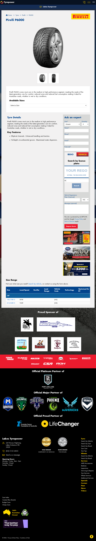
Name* (66, 128)
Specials (84, 481)
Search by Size (86, 444)
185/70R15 (11, 300)
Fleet (83, 486)
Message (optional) (70, 203)
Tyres (83, 439)
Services (84, 461)
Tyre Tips (84, 451)
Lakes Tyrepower (49, 7)
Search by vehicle (34, 284)
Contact (84, 483)
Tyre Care (84, 448)
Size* (66, 121)
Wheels (84, 453)
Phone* (66, 134)
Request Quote (71, 226)
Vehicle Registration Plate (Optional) (70, 196)
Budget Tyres (6, 502)
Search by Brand (86, 446)
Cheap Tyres (6, 505)
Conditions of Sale (25, 538)
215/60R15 (11, 303)
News (83, 488)
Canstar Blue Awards (9, 500)
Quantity (84, 121)
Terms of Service (69, 221)
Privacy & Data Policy (13, 538)
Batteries (83, 466)
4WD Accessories (87, 463)
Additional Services (87, 478)
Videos (83, 491)
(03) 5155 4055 (12, 451)
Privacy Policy (79, 219)
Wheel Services (86, 476)
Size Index (5, 497)
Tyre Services (85, 473)
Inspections (84, 468)
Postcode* (67, 147)
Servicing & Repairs (87, 471)
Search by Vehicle (87, 441)
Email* (66, 141)
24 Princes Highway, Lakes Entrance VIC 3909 (13, 445)
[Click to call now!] (84, 2)
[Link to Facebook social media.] (91, 536)
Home (10, 15)
